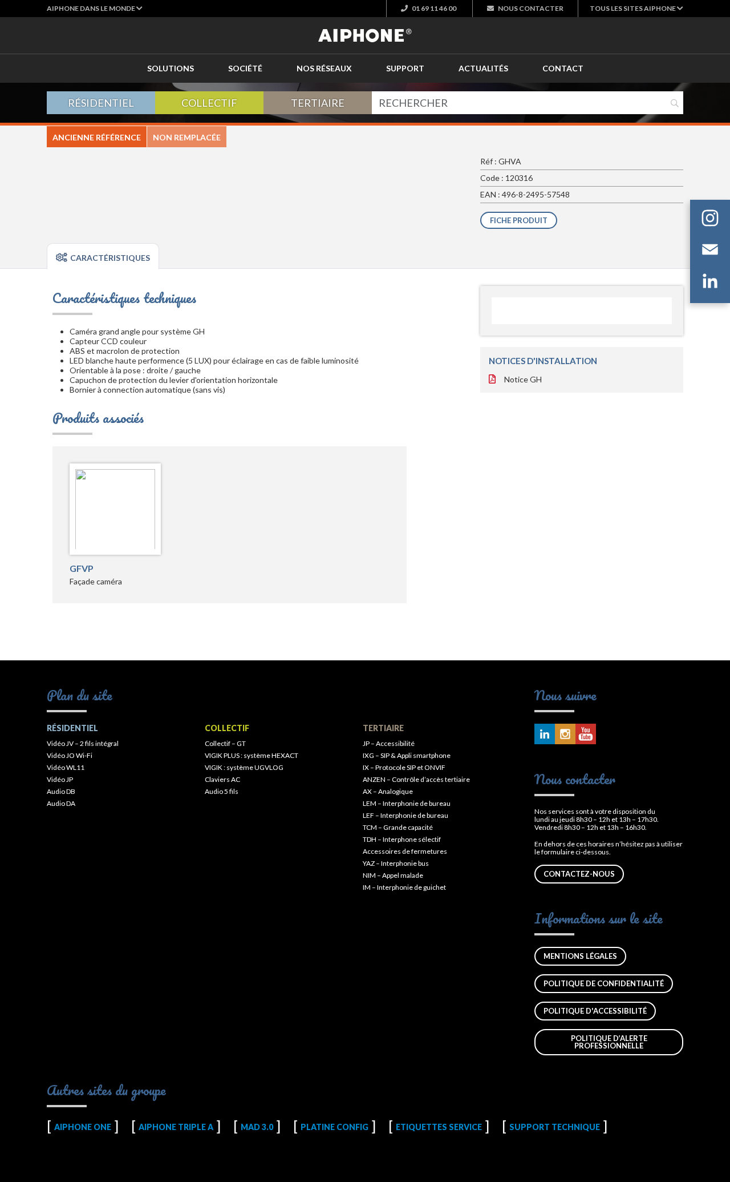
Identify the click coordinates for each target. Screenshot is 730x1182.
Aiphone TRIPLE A (176, 1127)
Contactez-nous (579, 873)
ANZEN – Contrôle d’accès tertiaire (416, 779)
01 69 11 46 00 (433, 8)
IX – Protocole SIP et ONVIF (404, 767)
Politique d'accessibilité (595, 1010)
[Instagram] (710, 220)
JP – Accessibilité (389, 743)
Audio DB (61, 791)
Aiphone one (82, 1127)
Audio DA (61, 803)
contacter (530, 8)
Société (245, 68)
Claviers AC (222, 779)
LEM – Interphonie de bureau (407, 803)
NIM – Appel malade (393, 875)
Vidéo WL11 (65, 767)
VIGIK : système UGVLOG (244, 767)
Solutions (170, 68)
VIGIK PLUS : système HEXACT (251, 755)
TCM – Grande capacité (398, 827)
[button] (95, 8)
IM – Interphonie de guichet (404, 887)
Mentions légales (580, 956)
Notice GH (523, 379)
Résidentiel (101, 102)
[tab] (103, 256)
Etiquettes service (439, 1127)
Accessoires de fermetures (405, 851)
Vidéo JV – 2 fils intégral (83, 743)
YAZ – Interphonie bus (396, 863)
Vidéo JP (60, 779)
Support (405, 68)
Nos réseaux (324, 68)
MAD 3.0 (257, 1127)
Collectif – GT (225, 743)
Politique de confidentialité (604, 983)
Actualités (483, 68)
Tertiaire (317, 102)
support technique (554, 1127)
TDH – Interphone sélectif (402, 839)
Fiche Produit (519, 220)
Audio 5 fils (221, 791)
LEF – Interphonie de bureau (405, 815)
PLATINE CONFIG (334, 1127)
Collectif (209, 102)
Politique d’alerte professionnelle (609, 1042)
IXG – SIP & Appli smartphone (407, 755)
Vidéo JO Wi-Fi (69, 755)
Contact (562, 68)
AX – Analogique (388, 791)
